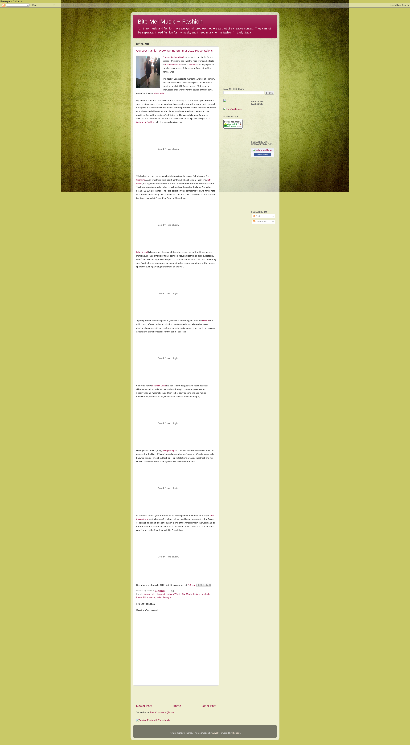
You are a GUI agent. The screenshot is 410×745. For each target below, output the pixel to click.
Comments (260, 221)
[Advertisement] (176, 695)
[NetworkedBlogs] (262, 150)
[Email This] (197, 585)
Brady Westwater (173, 65)
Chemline (140, 180)
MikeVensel (191, 65)
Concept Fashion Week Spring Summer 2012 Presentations (174, 50)
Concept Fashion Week (174, 57)
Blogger (236, 733)
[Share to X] (203, 585)
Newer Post (144, 706)
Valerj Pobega (169, 451)
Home (177, 706)
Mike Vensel (142, 252)
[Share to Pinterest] (209, 585)
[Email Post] (172, 590)
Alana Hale (159, 93)
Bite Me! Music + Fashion (170, 21)
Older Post (209, 706)
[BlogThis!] (200, 585)
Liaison (205, 321)
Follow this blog (262, 155)
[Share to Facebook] (206, 585)
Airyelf (215, 733)
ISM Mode (186, 594)
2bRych (191, 585)
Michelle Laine (159, 386)
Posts (258, 216)
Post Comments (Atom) (162, 712)
